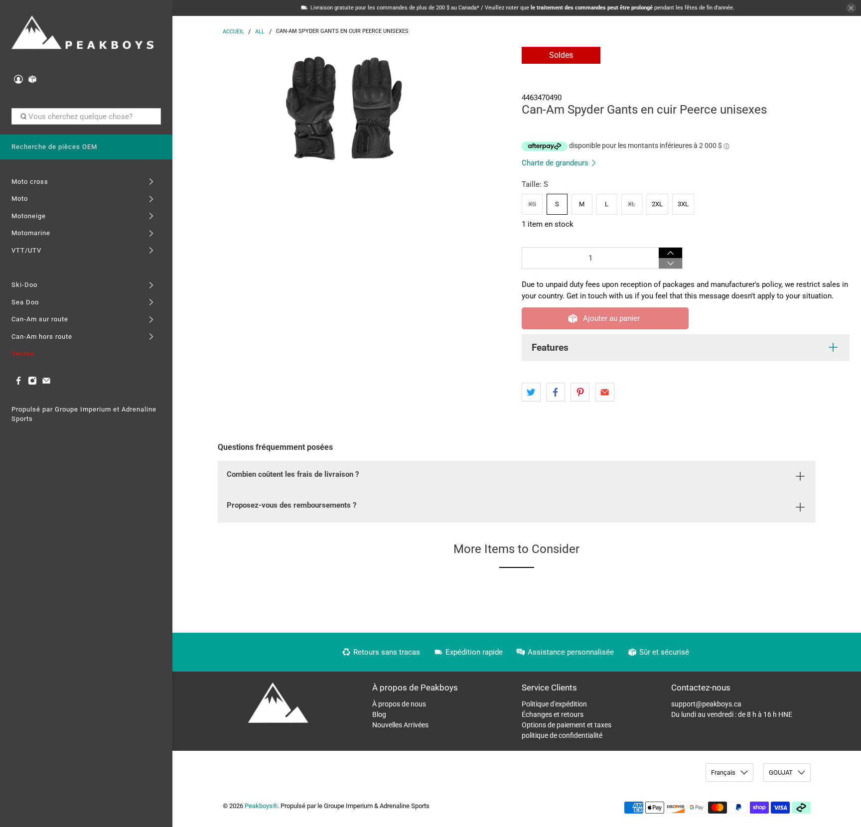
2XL (657, 204)
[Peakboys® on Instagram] (32, 383)
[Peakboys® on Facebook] (18, 383)
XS (532, 204)
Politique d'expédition (554, 704)
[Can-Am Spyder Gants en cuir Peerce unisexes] (344, 109)
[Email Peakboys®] (46, 383)
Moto (19, 198)
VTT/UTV (26, 250)
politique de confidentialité (562, 735)
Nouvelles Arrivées (400, 725)
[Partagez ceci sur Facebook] (555, 392)
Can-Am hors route (41, 336)
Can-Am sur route (39, 319)
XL (631, 204)
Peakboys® (261, 806)
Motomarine (30, 233)
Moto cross (29, 181)
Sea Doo (25, 302)
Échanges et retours (552, 714)
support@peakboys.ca (706, 704)
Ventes (22, 353)
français (723, 772)
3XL (683, 204)
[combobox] (86, 116)
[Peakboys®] (82, 33)
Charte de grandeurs (556, 162)
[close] (851, 8)
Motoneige (28, 216)
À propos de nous (399, 704)
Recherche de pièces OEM (54, 146)
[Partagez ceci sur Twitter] (531, 392)
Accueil (233, 31)
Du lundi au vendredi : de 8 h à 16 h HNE (731, 714)
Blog (379, 714)
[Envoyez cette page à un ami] (604, 392)
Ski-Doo (24, 284)
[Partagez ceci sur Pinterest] (580, 392)
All (260, 31)
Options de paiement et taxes (566, 725)
